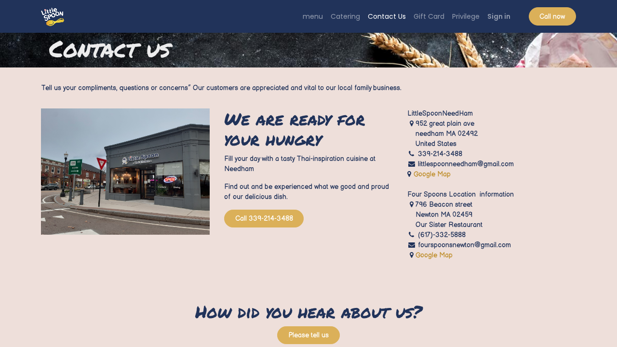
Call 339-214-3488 (264, 218)
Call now (552, 17)
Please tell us (308, 335)
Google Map (432, 174)
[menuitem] (313, 17)
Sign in (498, 16)
